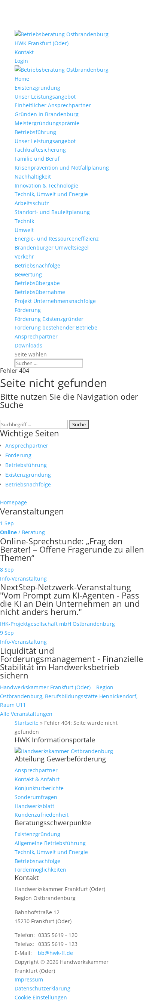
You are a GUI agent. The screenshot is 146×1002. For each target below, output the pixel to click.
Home (22, 78)
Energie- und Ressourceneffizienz (57, 238)
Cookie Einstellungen (41, 997)
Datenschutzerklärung (42, 988)
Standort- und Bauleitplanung (52, 212)
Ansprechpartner (36, 336)
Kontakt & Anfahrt (37, 779)
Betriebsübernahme (40, 292)
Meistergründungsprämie (47, 123)
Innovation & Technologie (46, 185)
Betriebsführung (35, 132)
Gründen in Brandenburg (47, 114)
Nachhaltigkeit (33, 176)
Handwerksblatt (34, 806)
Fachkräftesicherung (40, 149)
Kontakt (24, 52)
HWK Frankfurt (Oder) (42, 43)
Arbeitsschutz (32, 203)
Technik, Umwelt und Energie (51, 194)
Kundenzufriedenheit (42, 814)
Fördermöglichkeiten (40, 869)
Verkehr (24, 256)
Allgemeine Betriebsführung (50, 843)
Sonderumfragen (36, 797)
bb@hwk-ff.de (55, 952)
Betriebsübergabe (37, 283)
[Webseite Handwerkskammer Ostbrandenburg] (64, 751)
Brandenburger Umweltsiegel (52, 247)
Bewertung (28, 274)
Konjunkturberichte (39, 788)
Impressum (29, 979)
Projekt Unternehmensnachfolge (55, 300)
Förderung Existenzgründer (49, 318)
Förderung (28, 309)
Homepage (13, 502)
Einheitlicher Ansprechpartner (53, 105)
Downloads (28, 345)
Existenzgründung (37, 87)
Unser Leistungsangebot (45, 96)
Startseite (27, 722)
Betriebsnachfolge (37, 265)
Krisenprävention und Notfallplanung (62, 167)
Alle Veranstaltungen (26, 713)
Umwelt (24, 230)
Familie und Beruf (37, 158)
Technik (24, 221)
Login (21, 60)
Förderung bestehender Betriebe (56, 327)
